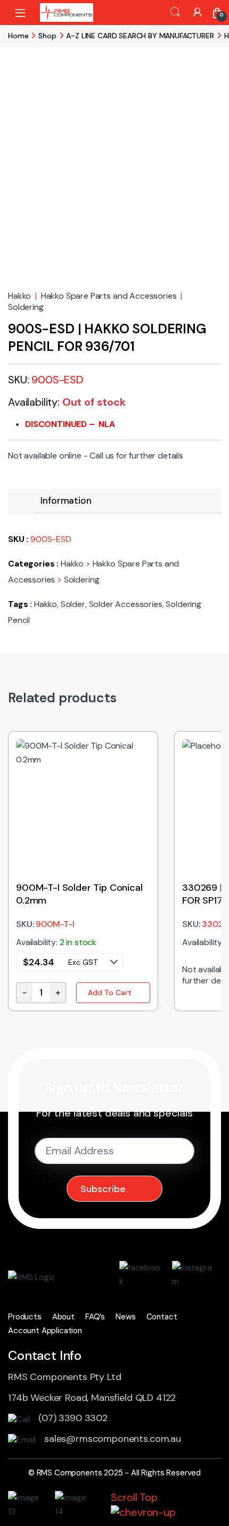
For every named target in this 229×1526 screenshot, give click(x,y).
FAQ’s (95, 1316)
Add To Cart (110, 992)
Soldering (26, 307)
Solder (73, 604)
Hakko (19, 295)
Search (175, 12)
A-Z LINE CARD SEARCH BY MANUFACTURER (140, 35)
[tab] (65, 500)
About (63, 1316)
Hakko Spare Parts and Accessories (109, 295)
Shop (47, 35)
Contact (161, 1316)
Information (65, 500)
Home (18, 35)
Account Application (45, 1330)
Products (25, 1316)
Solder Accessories (125, 604)
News (125, 1316)
